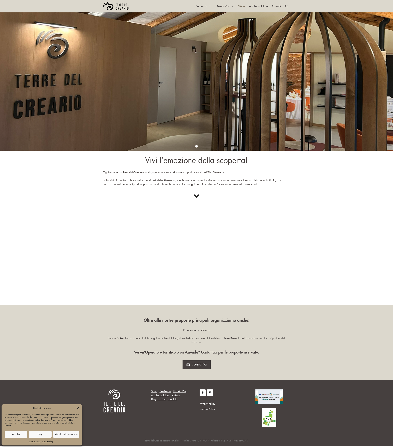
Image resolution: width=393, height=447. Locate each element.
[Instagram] (210, 392)
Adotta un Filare (258, 6)
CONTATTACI (199, 364)
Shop (154, 391)
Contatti (276, 6)
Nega (40, 434)
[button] (77, 408)
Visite (241, 6)
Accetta (16, 434)
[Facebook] (203, 392)
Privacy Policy (47, 441)
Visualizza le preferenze (66, 434)
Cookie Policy (34, 441)
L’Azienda (201, 6)
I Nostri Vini (223, 6)
